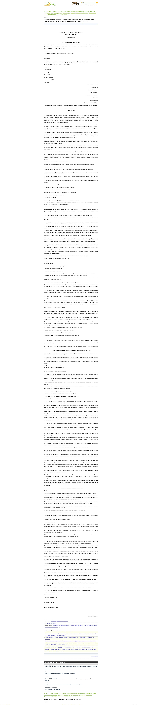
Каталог (84, 5)
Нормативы (96, 5)
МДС (57, 11)
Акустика (51, 13)
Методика (84, 11)
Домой (76, 5)
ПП (47, 14)
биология (79, 13)
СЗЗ (45, 13)
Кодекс (68, 13)
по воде (61, 13)
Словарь (91, 5)
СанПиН (54, 11)
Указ (82, 13)
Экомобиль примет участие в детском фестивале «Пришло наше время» (59, 631)
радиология (58, 14)
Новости (80, 5)
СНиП (50, 11)
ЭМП (48, 13)
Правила (62, 11)
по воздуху (56, 13)
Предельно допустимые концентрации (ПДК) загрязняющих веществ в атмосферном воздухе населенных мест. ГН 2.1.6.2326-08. (70, 641)
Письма (75, 11)
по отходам (65, 13)
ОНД (59, 11)
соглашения (63, 14)
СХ (76, 13)
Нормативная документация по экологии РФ (59, 621)
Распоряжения (92, 13)
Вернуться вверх (94, 656)
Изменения (79, 11)
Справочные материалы (69, 11)
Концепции (85, 13)
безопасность (52, 14)
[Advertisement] (64, 28)
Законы (53, 696)
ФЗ (44, 11)
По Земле (73, 13)
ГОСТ (47, 11)
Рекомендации (91, 11)
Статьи (87, 5)
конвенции (69, 14)
